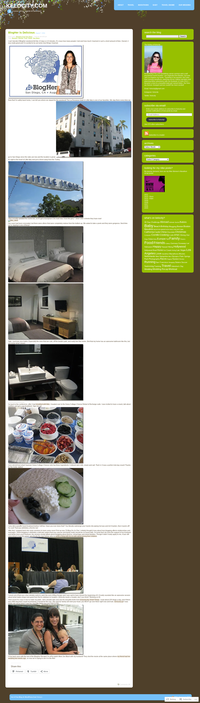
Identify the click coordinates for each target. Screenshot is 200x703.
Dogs (146, 239)
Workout (173, 269)
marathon (165, 254)
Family (174, 238)
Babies (183, 222)
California (149, 232)
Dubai (150, 239)
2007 (146, 204)
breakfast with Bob (43, 404)
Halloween (148, 247)
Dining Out (184, 235)
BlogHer (20, 38)
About (121, 5)
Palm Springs (185, 256)
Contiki (155, 234)
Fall (167, 239)
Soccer (184, 262)
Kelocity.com (26, 6)
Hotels (30, 38)
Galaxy (167, 243)
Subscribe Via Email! (155, 105)
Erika (155, 239)
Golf (187, 243)
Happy (157, 246)
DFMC (177, 235)
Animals (171, 222)
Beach (157, 226)
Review (181, 259)
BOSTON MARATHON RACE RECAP (166, 229)
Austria (177, 222)
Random (175, 259)
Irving (174, 250)
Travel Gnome (168, 5)
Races (163, 258)
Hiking (170, 247)
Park (146, 259)
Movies (182, 254)
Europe (161, 238)
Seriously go (118, 602)
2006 (146, 206)
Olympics (175, 256)
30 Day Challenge (152, 222)
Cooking (164, 235)
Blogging (19, 36)
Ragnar (169, 259)
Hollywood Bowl (150, 250)
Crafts (171, 235)
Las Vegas (181, 250)
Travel (131, 5)
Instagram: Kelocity (151, 92)
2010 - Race (148, 197)
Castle (157, 232)
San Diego (29, 36)
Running (149, 262)
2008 (146, 202)
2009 (146, 200)
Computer (147, 235)
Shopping (172, 262)
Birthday (165, 226)
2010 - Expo (148, 198)
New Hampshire (162, 256)
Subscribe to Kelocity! (156, 120)
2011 (146, 195)
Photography (154, 259)
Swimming (149, 266)
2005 (146, 208)
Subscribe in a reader (157, 135)
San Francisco (162, 262)
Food (23, 36)
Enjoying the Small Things (89, 600)
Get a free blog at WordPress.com (23, 697)
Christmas (180, 232)
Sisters (178, 262)
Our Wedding (185, 5)
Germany (174, 243)
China (163, 232)
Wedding (148, 269)
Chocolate (171, 232)
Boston (180, 226)
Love (158, 253)
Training (157, 266)
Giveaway (182, 243)
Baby (155, 5)
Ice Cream (167, 250)
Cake (181, 229)
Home (160, 250)
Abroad (164, 221)
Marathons (143, 5)
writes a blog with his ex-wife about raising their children (76, 536)
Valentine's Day (177, 266)
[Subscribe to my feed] (146, 135)
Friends (159, 243)
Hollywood (179, 246)
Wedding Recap (160, 269)
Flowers (182, 239)
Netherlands (149, 256)
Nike (169, 256)
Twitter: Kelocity (150, 96)
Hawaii (164, 247)
